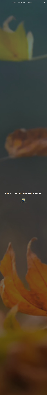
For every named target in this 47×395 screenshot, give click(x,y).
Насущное (23, 191)
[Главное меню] (44, 2)
